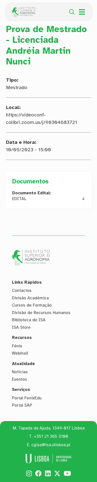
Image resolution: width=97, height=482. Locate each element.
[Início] (23, 10)
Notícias (20, 372)
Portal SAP (22, 405)
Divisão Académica (30, 298)
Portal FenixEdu (27, 398)
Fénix (17, 346)
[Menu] (82, 12)
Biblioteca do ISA (29, 319)
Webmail (20, 353)
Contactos (22, 290)
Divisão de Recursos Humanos (41, 312)
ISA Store (21, 327)
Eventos (19, 379)
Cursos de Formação (32, 305)
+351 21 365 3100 (51, 436)
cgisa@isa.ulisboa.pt (50, 444)
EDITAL (19, 198)
